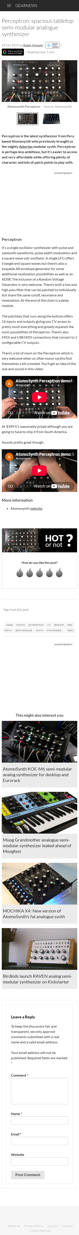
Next (72, 118)
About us (14, 1226)
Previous (6, 118)
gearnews (26, 5)
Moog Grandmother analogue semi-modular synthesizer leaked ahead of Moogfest (37, 845)
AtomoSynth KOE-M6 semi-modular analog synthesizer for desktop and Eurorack (37, 774)
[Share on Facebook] (51, 610)
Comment (19, 1075)
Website (17, 1154)
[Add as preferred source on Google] (13, 52)
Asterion (26, 146)
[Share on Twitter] (68, 610)
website (36, 508)
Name (16, 1114)
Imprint (52, 1226)
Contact (67, 1226)
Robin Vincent (33, 45)
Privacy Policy (33, 1226)
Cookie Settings (40, 1230)
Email (16, 1134)
